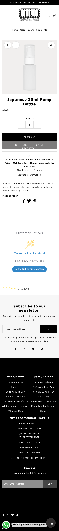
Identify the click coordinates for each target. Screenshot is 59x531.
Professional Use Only (43, 387)
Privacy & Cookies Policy (43, 401)
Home (15, 29)
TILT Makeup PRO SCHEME (15, 401)
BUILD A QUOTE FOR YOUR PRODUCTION (29, 146)
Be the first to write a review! (29, 268)
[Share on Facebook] (24, 201)
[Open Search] (48, 15)
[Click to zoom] (51, 45)
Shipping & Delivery (15, 391)
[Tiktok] (42, 349)
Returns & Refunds (15, 396)
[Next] (16, 45)
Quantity (29, 118)
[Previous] (7, 45)
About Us (15, 387)
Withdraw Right (16, 411)
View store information (29, 175)
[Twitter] (33, 349)
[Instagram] (24, 349)
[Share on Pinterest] (34, 201)
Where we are (16, 382)
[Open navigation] (9, 15)
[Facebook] (15, 349)
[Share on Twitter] (29, 201)
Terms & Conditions (43, 382)
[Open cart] (54, 15)
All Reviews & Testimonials (15, 406)
